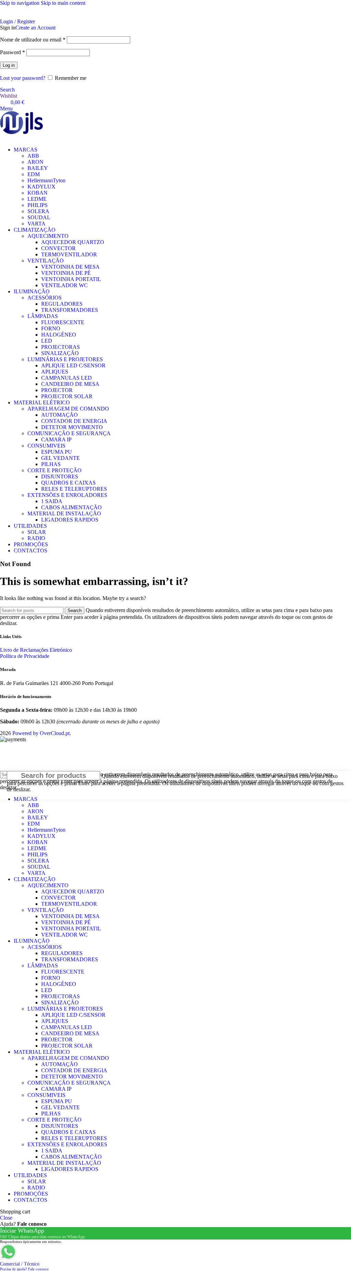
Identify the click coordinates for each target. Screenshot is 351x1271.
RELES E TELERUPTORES (74, 489)
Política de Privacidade (24, 656)
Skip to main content (63, 3)
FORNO (50, 328)
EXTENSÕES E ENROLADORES (67, 495)
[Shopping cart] (2, 138)
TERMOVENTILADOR (69, 254)
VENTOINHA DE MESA (70, 267)
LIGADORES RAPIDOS (69, 520)
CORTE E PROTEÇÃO (54, 470)
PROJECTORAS (60, 347)
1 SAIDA (51, 501)
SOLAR (36, 532)
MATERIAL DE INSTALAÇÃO (64, 513)
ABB (33, 156)
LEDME (37, 199)
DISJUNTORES (59, 476)
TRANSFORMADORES (69, 310)
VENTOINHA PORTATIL (71, 279)
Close (6, 1218)
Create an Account (35, 27)
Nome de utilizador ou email (32, 39)
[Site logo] (21, 123)
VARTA (36, 224)
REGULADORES (62, 304)
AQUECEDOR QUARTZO (72, 242)
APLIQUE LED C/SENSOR (73, 365)
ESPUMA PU (56, 452)
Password (12, 52)
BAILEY (37, 168)
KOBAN (37, 193)
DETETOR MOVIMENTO (72, 427)
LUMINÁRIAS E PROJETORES (65, 359)
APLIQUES (54, 372)
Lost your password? (22, 78)
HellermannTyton (46, 180)
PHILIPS (37, 205)
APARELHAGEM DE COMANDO (68, 409)
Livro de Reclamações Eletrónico (36, 650)
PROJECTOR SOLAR (67, 396)
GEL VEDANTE (60, 458)
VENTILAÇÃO (45, 261)
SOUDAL (38, 217)
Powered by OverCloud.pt (41, 733)
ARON (35, 162)
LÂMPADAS (42, 316)
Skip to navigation (20, 3)
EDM (33, 174)
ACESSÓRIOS (44, 298)
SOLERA (38, 211)
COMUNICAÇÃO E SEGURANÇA (69, 433)
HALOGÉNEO (58, 335)
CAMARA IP (56, 439)
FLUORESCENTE (62, 322)
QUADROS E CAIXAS (68, 483)
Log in (9, 65)
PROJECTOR (57, 390)
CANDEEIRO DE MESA (70, 384)
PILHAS (51, 464)
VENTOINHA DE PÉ (66, 273)
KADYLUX (41, 187)
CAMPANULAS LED (66, 378)
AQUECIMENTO (48, 236)
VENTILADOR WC (64, 285)
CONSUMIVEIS (46, 446)
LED (46, 341)
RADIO (36, 538)
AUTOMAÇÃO (59, 415)
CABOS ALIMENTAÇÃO (71, 507)
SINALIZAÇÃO (60, 353)
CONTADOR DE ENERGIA (74, 421)
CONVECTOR (58, 248)
